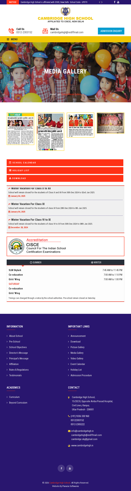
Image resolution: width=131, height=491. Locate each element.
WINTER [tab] (97, 262)
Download (76, 341)
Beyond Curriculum (18, 402)
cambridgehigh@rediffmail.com (66, 31)
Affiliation (14, 364)
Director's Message (18, 352)
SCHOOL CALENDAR (24, 162)
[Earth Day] (110, 122)
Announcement (78, 336)
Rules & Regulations (19, 369)
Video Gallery (77, 358)
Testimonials (15, 375)
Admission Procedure (81, 375)
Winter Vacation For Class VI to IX (31, 215)
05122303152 (77, 420)
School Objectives (18, 347)
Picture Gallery (77, 347)
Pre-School (14, 341)
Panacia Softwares (70, 486)
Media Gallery (77, 352)
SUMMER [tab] (36, 262)
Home (53, 94)
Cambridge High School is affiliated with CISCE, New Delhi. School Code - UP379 (54, 2)
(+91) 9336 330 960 (80, 416)
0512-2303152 (24, 31)
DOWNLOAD (18, 178)
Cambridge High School (59, 482)
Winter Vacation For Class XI (28, 200)
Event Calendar (78, 364)
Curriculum (14, 397)
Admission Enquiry (111, 31)
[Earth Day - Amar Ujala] (80, 124)
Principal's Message (18, 358)
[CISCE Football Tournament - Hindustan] (50, 131)
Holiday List (76, 369)
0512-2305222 (78, 424)
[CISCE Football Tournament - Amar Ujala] (20, 128)
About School (16, 336)
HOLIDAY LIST (20, 170)
